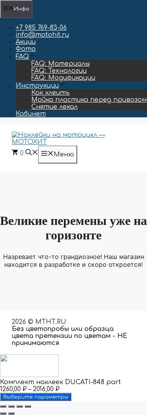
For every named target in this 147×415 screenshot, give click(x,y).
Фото (26, 48)
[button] (31, 153)
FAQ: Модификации (63, 77)
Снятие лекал (54, 106)
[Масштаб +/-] (3, 406)
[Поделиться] (19, 406)
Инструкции (37, 85)
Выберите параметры (35, 397)
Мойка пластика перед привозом (89, 99)
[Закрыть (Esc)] (28, 406)
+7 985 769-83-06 (41, 27)
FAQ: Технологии (59, 70)
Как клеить (50, 92)
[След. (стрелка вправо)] (11, 413)
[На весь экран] (11, 406)
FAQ (22, 56)
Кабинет (31, 113)
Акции (26, 41)
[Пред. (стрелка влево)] (3, 413)
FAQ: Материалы (60, 63)
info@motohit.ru (42, 34)
